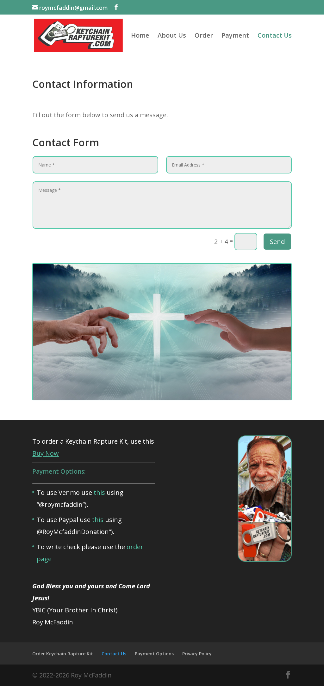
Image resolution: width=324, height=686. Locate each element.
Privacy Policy (197, 654)
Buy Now (45, 453)
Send (277, 241)
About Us (172, 36)
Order (204, 36)
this (99, 492)
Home (140, 36)
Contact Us (275, 36)
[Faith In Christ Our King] (161, 398)
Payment (235, 36)
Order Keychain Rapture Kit (62, 654)
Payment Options (154, 654)
